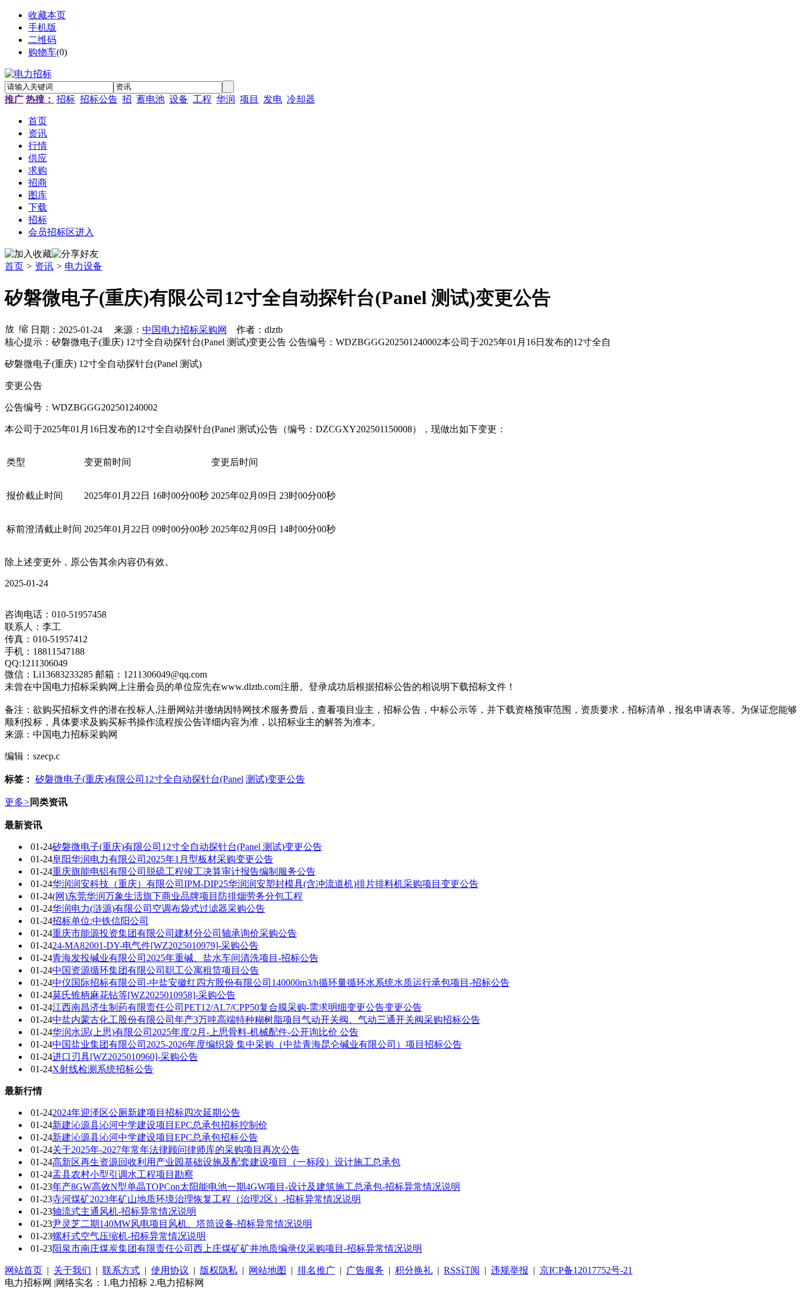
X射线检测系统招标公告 (102, 1069)
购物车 (42, 52)
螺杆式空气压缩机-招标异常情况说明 (129, 1236)
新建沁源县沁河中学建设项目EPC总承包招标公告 (155, 1137)
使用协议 (170, 1270)
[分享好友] (75, 254)
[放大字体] (9, 328)
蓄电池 (150, 99)
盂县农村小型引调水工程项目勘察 (122, 1174)
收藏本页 (47, 15)
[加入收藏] (28, 254)
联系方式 (121, 1270)
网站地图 (267, 1270)
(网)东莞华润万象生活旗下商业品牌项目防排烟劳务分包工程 (177, 896)
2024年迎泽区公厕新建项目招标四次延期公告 (146, 1113)
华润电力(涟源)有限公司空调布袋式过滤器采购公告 (158, 908)
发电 (272, 99)
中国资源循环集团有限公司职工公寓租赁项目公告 (155, 970)
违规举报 (509, 1270)
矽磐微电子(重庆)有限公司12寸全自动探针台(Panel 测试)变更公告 (187, 847)
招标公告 (99, 99)
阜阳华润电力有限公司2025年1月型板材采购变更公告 (162, 859)
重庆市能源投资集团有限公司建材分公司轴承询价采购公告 (174, 933)
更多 (17, 802)
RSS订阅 (462, 1270)
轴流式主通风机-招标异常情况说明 (124, 1211)
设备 (178, 99)
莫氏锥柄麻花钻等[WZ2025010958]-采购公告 (144, 995)
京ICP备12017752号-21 (586, 1270)
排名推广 (316, 1270)
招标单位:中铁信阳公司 (100, 921)
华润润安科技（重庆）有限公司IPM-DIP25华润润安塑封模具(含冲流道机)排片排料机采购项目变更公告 (265, 884)
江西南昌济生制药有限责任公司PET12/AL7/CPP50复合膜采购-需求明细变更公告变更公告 (237, 1007)
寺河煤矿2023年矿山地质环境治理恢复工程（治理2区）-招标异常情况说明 (206, 1199)
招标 (65, 99)
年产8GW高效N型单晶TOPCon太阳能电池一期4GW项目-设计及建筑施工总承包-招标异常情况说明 (256, 1187)
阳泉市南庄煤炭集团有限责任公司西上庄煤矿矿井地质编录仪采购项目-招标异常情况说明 (237, 1248)
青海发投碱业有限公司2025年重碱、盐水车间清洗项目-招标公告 (185, 958)
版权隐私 (218, 1270)
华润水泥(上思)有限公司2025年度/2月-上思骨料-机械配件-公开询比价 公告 (205, 1032)
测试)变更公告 (275, 779)
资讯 (44, 266)
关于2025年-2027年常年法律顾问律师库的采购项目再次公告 (176, 1150)
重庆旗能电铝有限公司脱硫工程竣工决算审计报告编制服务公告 (184, 871)
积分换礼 (414, 1270)
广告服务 (365, 1270)
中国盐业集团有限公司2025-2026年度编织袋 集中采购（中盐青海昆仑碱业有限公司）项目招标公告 (257, 1044)
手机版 (42, 27)
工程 (202, 99)
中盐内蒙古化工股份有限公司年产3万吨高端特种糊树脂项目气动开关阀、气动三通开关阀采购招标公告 (266, 1020)
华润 (225, 99)
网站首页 (23, 1270)
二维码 (42, 40)
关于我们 (72, 1270)
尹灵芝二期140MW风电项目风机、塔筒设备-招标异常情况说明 (182, 1224)
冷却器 (301, 99)
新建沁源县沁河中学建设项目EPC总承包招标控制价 (159, 1125)
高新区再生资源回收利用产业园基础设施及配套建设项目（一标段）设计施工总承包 (226, 1162)
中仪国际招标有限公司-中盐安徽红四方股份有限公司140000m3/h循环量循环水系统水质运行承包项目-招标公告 (281, 983)
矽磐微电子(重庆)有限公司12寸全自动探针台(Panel (139, 779)
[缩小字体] (23, 328)
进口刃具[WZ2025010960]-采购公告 (125, 1057)
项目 (249, 99)
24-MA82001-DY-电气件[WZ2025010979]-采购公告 (155, 946)
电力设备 (83, 266)
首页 (14, 266)
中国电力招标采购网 (184, 330)
